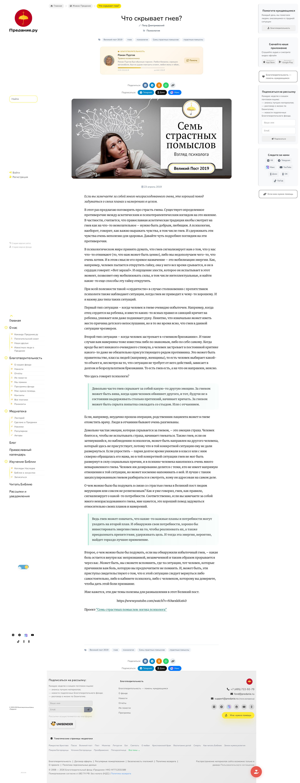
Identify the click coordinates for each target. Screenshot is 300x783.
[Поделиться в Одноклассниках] (159, 85)
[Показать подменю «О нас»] (6, 327)
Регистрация (20, 176)
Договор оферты (83, 761)
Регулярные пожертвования (110, 761)
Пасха (74, 745)
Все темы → (134, 750)
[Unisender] (62, 723)
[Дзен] (24, 642)
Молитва (106, 745)
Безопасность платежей (140, 761)
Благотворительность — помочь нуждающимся (143, 688)
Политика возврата (166, 761)
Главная (15, 320)
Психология (153, 30)
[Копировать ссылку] (173, 85)
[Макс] (26, 635)
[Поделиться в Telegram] (152, 85)
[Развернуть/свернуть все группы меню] (11, 316)
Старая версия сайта (21, 243)
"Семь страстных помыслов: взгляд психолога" (131, 609)
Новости (123, 698)
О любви (146, 745)
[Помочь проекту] (256, 771)
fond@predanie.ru (244, 694)
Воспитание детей (182, 745)
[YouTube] (32, 635)
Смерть (197, 745)
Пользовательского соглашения (237, 764)
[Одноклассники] (29, 642)
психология (142, 39)
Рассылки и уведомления (19, 493)
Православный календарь (20, 452)
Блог (12, 442)
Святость (134, 745)
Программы (125, 712)
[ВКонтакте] (13, 635)
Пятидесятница (118, 750)
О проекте (54, 764)
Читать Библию (20, 484)
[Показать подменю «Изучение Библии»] (6, 461)
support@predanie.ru (234, 698)
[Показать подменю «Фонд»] (6, 357)
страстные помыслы (193, 39)
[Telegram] (19, 635)
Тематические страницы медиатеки (73, 738)
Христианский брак (161, 745)
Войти (16, 172)
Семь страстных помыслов (166, 39)
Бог (126, 745)
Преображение (101, 750)
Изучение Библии (22, 461)
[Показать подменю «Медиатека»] (6, 411)
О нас (13, 327)
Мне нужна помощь (240, 715)
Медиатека (17, 411)
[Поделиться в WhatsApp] (166, 85)
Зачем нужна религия (234, 745)
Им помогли (125, 707)
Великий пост (85, 745)
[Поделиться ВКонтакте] (145, 85)
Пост (97, 745)
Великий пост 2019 (113, 39)
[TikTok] (18, 642)
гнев (129, 39)
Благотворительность (25, 358)
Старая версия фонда (22, 247)
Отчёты (122, 703)
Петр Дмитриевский (153, 25)
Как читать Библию (212, 745)
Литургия (117, 745)
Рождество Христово (58, 745)
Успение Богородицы (81, 750)
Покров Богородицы (58, 750)
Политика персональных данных (79, 764)
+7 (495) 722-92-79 (242, 689)
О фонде (123, 693)
